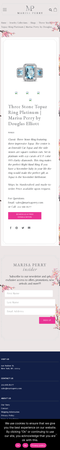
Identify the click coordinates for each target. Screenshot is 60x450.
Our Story (5, 405)
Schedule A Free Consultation (25, 215)
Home (3, 23)
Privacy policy (38, 445)
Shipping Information (10, 412)
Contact (4, 408)
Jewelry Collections (19, 23)
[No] (56, 434)
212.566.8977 (7, 384)
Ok (18, 445)
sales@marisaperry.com (11, 388)
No (25, 445)
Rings (33, 23)
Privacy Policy (7, 415)
